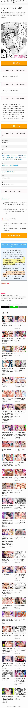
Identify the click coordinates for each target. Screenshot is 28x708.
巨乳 (12, 155)
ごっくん (15, 12)
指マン (5, 15)
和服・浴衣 (20, 155)
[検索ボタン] (26, 1)
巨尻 (2, 15)
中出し (16, 157)
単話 (3, 155)
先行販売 (20, 159)
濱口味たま (15, 15)
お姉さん (11, 12)
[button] (5, 307)
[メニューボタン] (1, 1)
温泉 (8, 15)
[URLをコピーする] (22, 307)
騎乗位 (21, 15)
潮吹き (11, 15)
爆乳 (18, 15)
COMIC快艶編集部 (6, 12)
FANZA (4, 293)
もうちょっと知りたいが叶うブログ (14, 1)
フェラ (20, 157)
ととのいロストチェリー (21, 12)
